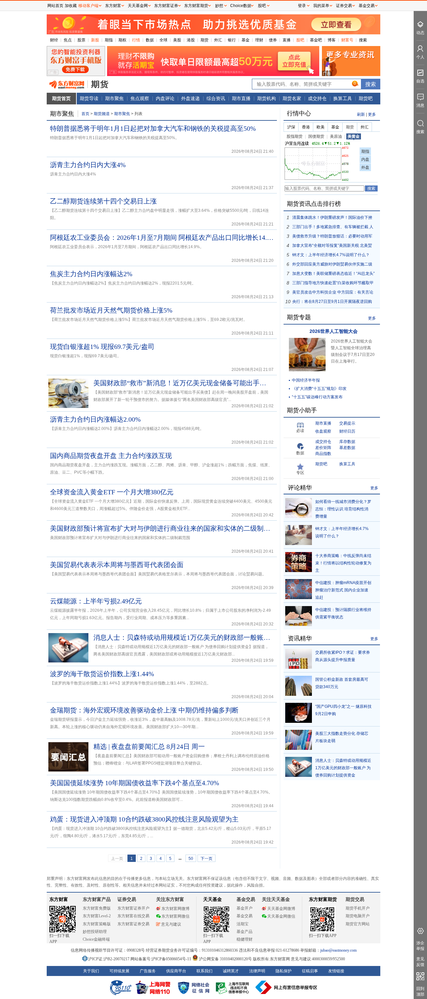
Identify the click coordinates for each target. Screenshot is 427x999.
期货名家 (292, 98)
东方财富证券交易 (133, 924)
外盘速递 (190, 98)
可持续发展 (119, 971)
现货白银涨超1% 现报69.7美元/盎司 (102, 346)
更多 (372, 114)
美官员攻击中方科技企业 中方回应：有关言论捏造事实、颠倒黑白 (332, 293)
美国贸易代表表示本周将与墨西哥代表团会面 (116, 564)
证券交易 (344, 5)
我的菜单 (321, 5)
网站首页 (55, 5)
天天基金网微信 (281, 916)
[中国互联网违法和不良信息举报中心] (287, 987)
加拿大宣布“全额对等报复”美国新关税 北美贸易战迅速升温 (332, 246)
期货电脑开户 (358, 916)
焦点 (68, 40)
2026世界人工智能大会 (334, 331)
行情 (136, 40)
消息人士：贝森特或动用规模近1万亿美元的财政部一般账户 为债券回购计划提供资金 (181, 637)
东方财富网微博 (175, 908)
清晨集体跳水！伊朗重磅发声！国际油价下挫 (332, 217)
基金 (246, 40)
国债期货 (316, 136)
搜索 (363, 40)
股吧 (300, 40)
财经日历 (347, 431)
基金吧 (316, 40)
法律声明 (257, 971)
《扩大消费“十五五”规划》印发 (319, 388)
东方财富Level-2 (97, 916)
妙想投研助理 (95, 931)
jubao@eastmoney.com (338, 950)
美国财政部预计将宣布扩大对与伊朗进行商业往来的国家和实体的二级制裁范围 (162, 528)
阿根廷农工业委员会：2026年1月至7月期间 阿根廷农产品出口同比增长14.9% (162, 237)
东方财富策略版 (97, 924)
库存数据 (347, 441)
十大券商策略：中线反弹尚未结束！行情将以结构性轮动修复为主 (343, 563)
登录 (302, 5)
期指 (109, 40)
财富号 (347, 40)
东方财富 (58, 899)
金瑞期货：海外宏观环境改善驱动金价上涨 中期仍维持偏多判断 (144, 710)
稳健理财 (245, 939)
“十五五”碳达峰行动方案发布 (317, 397)
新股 (95, 40)
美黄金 (354, 136)
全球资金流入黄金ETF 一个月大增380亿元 (111, 492)
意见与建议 (171, 924)
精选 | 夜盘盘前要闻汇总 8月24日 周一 (149, 746)
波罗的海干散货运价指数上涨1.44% (102, 673)
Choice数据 (240, 5)
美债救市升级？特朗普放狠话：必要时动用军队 (332, 237)
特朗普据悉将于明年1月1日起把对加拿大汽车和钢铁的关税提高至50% (153, 128)
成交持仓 (317, 98)
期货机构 (266, 98)
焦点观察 (139, 98)
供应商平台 (176, 971)
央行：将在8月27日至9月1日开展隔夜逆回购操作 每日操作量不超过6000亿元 (332, 302)
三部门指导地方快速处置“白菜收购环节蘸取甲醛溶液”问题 (333, 284)
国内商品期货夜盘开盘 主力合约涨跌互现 (111, 455)
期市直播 (241, 98)
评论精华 (300, 487)
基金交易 (245, 916)
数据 (150, 40)
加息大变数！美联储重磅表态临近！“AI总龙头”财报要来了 (333, 274)
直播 (287, 40)
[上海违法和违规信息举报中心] (233, 987)
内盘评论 (165, 98)
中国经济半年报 (306, 380)
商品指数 (323, 453)
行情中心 (299, 113)
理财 (259, 40)
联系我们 (204, 971)
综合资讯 (215, 98)
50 (190, 858)
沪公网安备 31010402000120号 (225, 959)
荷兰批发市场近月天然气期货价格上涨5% (111, 310)
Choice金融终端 (96, 939)
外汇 (218, 40)
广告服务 (148, 971)
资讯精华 (300, 638)
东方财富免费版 (97, 908)
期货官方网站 (358, 924)
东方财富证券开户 (133, 908)
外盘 (365, 167)
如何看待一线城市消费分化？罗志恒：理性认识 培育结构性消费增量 (343, 509)
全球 (163, 40)
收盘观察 (323, 431)
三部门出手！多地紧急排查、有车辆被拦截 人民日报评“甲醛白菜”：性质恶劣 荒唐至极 (332, 227)
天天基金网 (138, 5)
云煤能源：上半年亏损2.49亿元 (96, 601)
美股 (177, 40)
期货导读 (89, 98)
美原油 (336, 136)
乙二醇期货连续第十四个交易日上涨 (103, 201)
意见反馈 (420, 962)
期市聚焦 (114, 98)
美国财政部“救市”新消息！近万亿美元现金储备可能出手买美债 (181, 383)
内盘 (365, 159)
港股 (191, 40)
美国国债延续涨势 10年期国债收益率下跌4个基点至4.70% (134, 783)
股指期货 (295, 136)
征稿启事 (310, 971)
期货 (204, 40)
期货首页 (61, 98)
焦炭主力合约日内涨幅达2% (91, 274)
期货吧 (366, 98)
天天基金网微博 (281, 908)
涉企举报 (420, 946)
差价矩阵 (323, 447)
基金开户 (245, 908)
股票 (81, 40)
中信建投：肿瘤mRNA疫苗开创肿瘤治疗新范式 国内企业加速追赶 (343, 590)
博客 (332, 40)
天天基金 (212, 899)
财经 (54, 40)
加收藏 (71, 5)
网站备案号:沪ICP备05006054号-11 (161, 959)
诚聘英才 (231, 971)
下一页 (206, 858)
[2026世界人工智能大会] (307, 370)
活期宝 (243, 924)
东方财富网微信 (175, 916)
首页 (85, 113)
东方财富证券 (166, 5)
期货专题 (299, 317)
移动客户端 (88, 5)
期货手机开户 (358, 908)
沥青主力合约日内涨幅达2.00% (95, 419)
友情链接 (336, 971)
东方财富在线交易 (133, 916)
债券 (273, 40)
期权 (122, 40)
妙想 (219, 5)
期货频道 (102, 113)
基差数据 (347, 447)
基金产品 (245, 931)
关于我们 (91, 971)
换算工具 (342, 98)
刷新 (361, 114)
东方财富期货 (323, 899)
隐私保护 (284, 971)
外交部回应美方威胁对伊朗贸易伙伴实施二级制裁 (332, 265)
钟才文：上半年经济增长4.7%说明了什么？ (331, 255)
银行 (232, 40)
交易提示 (347, 423)
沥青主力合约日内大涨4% (88, 164)
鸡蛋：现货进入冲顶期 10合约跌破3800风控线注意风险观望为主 (144, 819)
